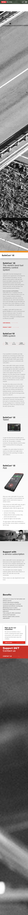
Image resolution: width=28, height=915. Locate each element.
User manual (6, 322)
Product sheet (7, 327)
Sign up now (8, 642)
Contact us (7, 656)
